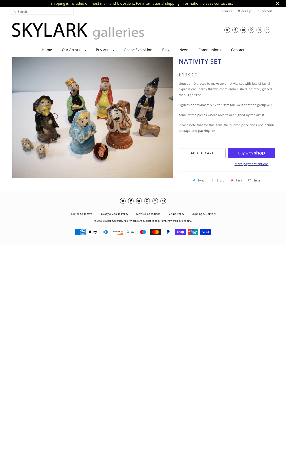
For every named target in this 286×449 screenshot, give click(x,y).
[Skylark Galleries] (78, 31)
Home (47, 49)
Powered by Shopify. (179, 220)
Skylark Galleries (112, 220)
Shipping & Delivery (203, 214)
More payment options (252, 164)
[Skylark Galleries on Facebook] (235, 30)
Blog (166, 49)
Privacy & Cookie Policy (114, 214)
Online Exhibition (138, 49)
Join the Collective (81, 214)
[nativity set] (92, 117)
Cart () (246, 11)
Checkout (265, 11)
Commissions (209, 49)
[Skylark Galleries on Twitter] (227, 30)
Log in (227, 11)
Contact (237, 49)
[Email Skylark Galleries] (267, 30)
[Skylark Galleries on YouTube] (243, 30)
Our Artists (72, 49)
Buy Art (103, 49)
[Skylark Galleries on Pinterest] (251, 30)
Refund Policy (176, 214)
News (184, 49)
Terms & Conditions (148, 214)
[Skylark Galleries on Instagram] (259, 30)
